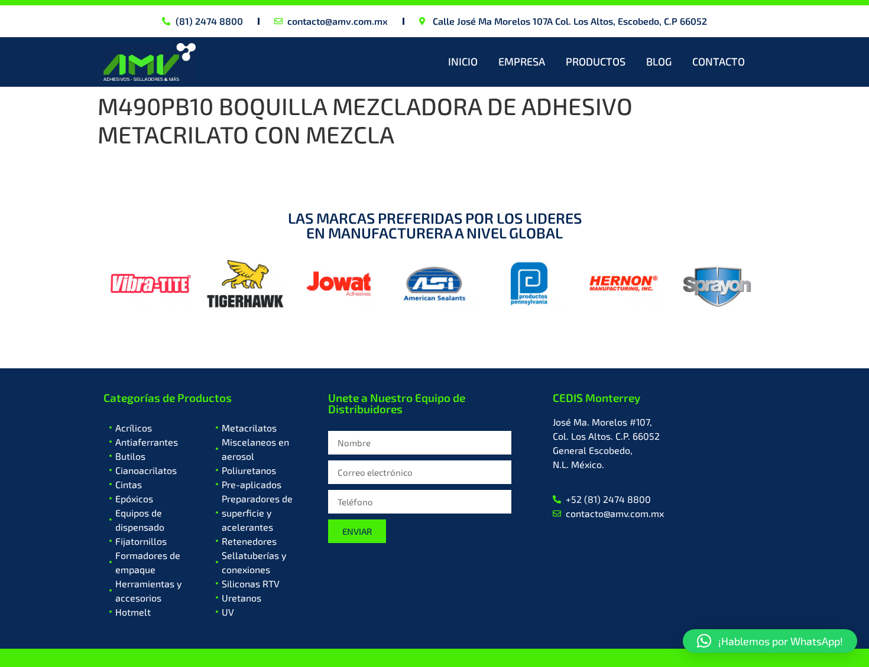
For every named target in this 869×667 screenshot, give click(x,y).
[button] (770, 641)
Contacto (718, 61)
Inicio (463, 61)
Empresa (521, 61)
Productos (595, 61)
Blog (659, 61)
